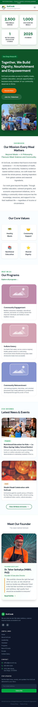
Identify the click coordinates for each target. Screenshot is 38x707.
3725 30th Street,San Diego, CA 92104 (10, 669)
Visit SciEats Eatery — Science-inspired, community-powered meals (19, 2)
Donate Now (9, 91)
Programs (4, 645)
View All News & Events (18, 507)
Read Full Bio (9, 596)
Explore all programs (9, 279)
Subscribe (19, 690)
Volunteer (4, 643)
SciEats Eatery (5, 654)
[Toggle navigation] (35, 7)
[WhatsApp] (7, 625)
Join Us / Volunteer (11, 97)
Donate (3, 651)
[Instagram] (3, 625)
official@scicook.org (10, 663)
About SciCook (6, 637)
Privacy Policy (14, 704)
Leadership (4, 640)
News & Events (6, 648)
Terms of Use (23, 704)
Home (3, 634)
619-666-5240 (8, 665)
